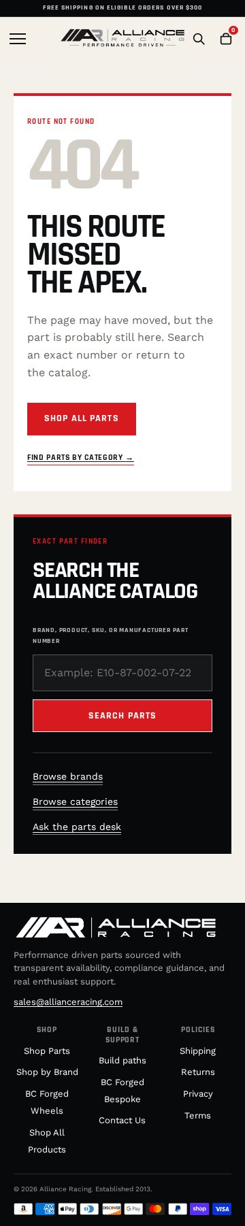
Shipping (198, 1051)
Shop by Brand (47, 1072)
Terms (197, 1115)
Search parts (122, 716)
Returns (198, 1072)
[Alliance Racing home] (122, 39)
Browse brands (68, 776)
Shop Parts (47, 1051)
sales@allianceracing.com (68, 1002)
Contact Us (122, 1120)
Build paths (122, 1060)
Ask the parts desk (77, 826)
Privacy (198, 1094)
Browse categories (75, 801)
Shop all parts (81, 418)
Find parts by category (80, 457)
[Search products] (198, 39)
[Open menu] (19, 39)
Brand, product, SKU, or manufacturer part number (111, 635)
